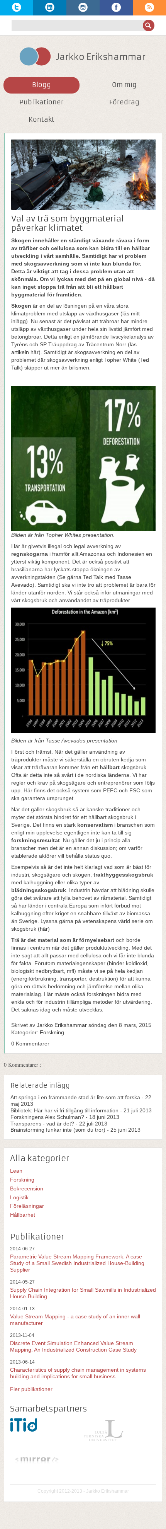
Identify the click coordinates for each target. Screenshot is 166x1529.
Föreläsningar (27, 1206)
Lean (16, 1171)
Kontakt (41, 119)
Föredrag (124, 102)
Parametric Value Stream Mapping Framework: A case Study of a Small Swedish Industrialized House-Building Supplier (77, 1263)
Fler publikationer (31, 1389)
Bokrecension (26, 1188)
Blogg (41, 85)
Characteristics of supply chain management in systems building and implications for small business (78, 1373)
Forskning (52, 1032)
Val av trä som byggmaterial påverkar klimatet (67, 223)
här (44, 929)
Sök (148, 25)
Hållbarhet (22, 1215)
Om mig (124, 85)
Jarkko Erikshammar (62, 1025)
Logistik (19, 1197)
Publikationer (41, 102)
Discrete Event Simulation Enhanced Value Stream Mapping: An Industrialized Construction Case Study (73, 1346)
